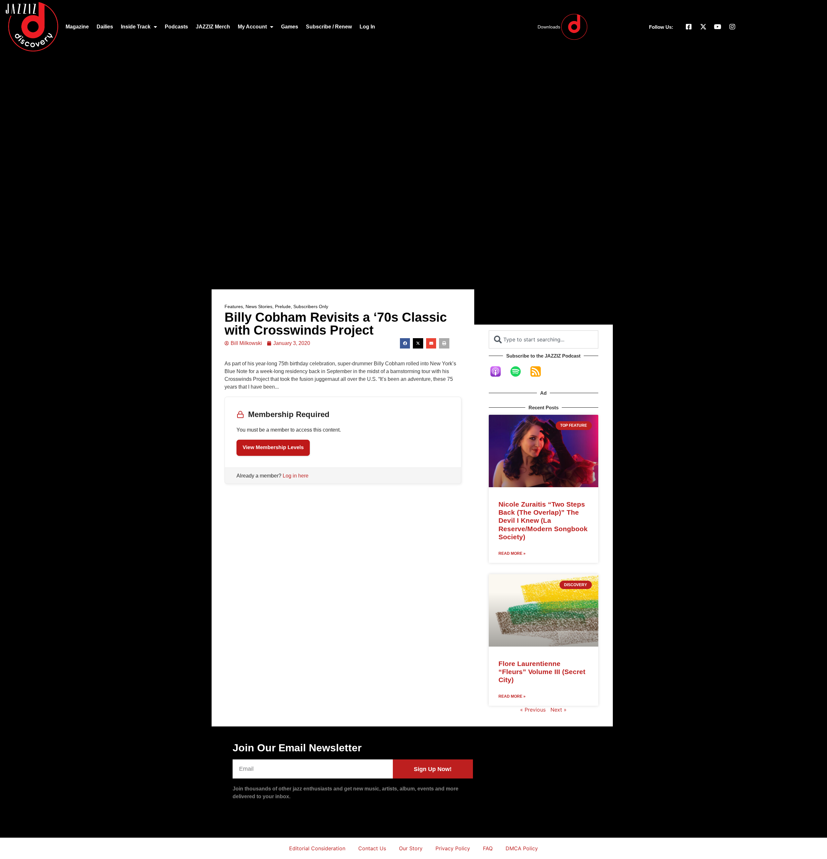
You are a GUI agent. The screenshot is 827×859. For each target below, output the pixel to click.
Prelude (283, 306)
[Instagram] (732, 26)
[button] (405, 343)
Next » (558, 709)
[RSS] (539, 371)
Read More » (512, 553)
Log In (367, 26)
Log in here (296, 475)
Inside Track (136, 26)
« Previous (533, 709)
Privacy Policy (452, 848)
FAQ (488, 848)
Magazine (77, 26)
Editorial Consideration (317, 848)
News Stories (259, 306)
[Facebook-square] (688, 26)
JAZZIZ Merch (213, 26)
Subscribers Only (310, 306)
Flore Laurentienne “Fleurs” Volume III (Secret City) (541, 671)
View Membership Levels (273, 447)
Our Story (411, 848)
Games (289, 26)
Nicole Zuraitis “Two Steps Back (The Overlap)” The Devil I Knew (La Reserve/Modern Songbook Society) (543, 520)
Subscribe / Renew (329, 26)
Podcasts (176, 26)
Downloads (549, 26)
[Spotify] (519, 371)
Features (234, 306)
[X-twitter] (703, 26)
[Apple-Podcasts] (499, 371)
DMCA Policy (522, 848)
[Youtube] (717, 26)
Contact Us (372, 848)
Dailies (105, 26)
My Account (252, 26)
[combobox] (543, 339)
